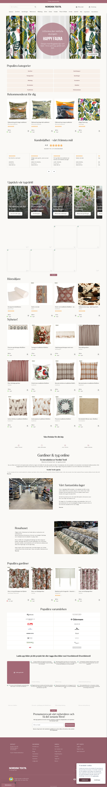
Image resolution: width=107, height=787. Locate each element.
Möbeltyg (40, 11)
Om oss (34, 749)
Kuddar (56, 11)
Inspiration (87, 11)
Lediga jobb (35, 761)
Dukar (50, 11)
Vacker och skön (80, 158)
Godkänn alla (85, 780)
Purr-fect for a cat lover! (14, 158)
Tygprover (57, 758)
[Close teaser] (15, 783)
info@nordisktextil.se (18, 752)
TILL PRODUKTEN (92, 54)
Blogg (33, 751)
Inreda (70, 11)
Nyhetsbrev (35, 756)
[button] (35, 7)
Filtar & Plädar (63, 11)
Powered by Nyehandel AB (53, 786)
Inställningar (97, 780)
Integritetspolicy (58, 753)
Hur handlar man (59, 749)
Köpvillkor (57, 746)
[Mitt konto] (80, 7)
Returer (56, 761)
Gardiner (17, 11)
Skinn (45, 11)
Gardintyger (25, 11)
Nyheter (11, 11)
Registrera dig (80, 749)
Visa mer (9, 473)
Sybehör (76, 11)
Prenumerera (70, 725)
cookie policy (96, 776)
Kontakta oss (35, 746)
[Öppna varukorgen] (92, 7)
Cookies (56, 756)
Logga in (79, 746)
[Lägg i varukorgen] (28, 131)
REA (81, 11)
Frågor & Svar (58, 751)
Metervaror (33, 11)
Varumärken (94, 11)
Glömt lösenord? (81, 751)
